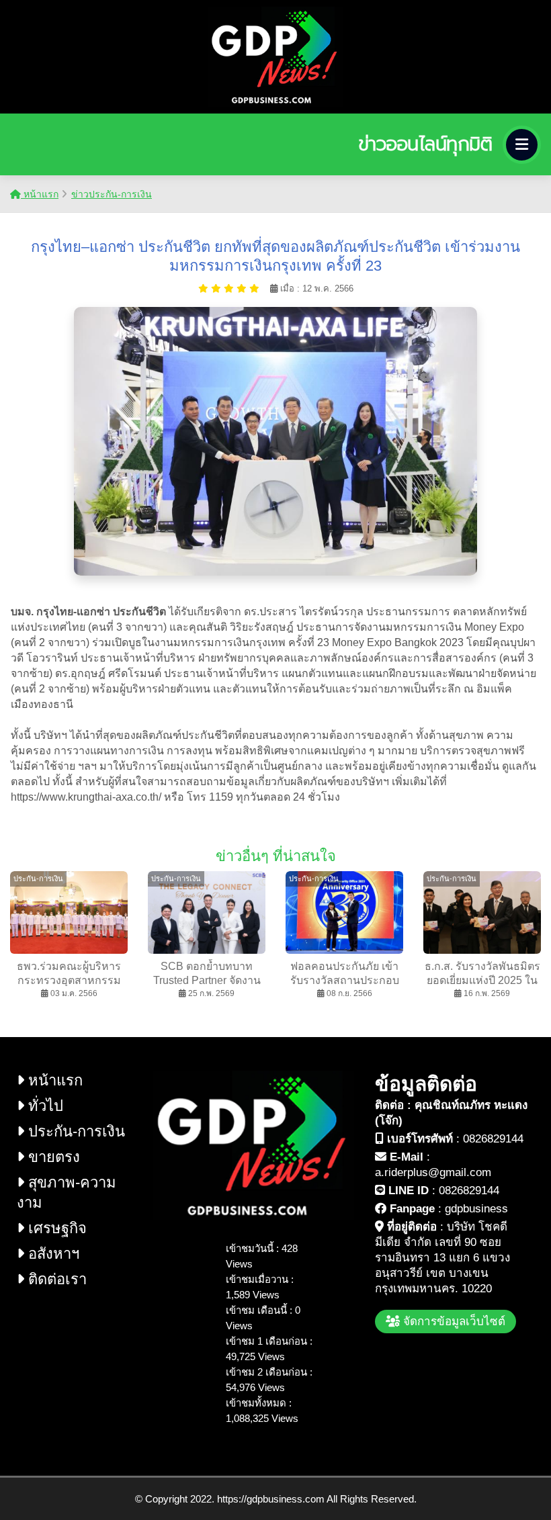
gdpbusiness (476, 1208)
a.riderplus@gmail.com (433, 1172)
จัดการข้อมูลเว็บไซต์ (452, 1321)
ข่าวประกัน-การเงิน (111, 194)
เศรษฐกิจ (55, 1228)
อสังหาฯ (51, 1253)
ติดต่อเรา (55, 1279)
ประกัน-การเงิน (74, 1131)
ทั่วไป (43, 1106)
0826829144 (493, 1138)
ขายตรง (52, 1157)
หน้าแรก (39, 194)
